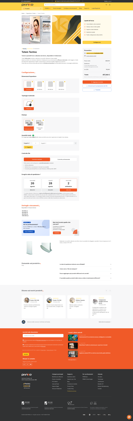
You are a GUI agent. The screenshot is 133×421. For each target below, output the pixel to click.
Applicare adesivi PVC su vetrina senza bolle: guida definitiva (94, 353)
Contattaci (56, 232)
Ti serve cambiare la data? (91, 55)
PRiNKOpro (85, 376)
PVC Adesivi (55, 381)
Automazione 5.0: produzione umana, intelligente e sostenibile (95, 337)
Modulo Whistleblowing (103, 386)
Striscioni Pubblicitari (57, 388)
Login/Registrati (96, 8)
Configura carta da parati (70, 8)
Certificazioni (101, 381)
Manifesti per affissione (57, 376)
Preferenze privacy (71, 391)
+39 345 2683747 (27, 1)
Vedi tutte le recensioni (104, 322)
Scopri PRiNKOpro (29, 231)
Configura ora (97, 42)
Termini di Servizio (50, 350)
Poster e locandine (56, 379)
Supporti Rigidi (55, 386)
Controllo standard (37, 159)
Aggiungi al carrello (98, 82)
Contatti (99, 388)
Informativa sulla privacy (41, 340)
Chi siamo (100, 376)
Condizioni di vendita (72, 384)
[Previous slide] (52, 1)
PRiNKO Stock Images (88, 379)
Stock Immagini (57, 8)
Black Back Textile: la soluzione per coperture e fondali (93, 345)
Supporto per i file (71, 379)
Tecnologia (100, 379)
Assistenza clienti (71, 376)
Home (23, 13)
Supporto (86, 8)
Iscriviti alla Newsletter (30, 332)
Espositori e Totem (31, 13)
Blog (80, 8)
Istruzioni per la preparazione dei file (97, 86)
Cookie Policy (70, 388)
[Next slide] (82, 1)
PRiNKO (48, 8)
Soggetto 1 (27, 143)
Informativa (43, 346)
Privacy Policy (43, 350)
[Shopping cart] (106, 4)
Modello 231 (100, 384)
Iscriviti (26, 354)
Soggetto (29, 147)
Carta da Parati (55, 384)
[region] (66, 14)
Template (97, 89)
